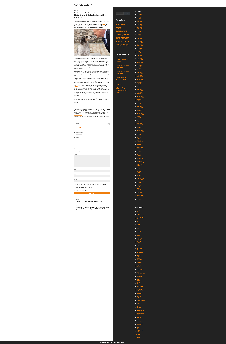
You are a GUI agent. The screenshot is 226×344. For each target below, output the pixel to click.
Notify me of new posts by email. (81, 190)
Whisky (138, 328)
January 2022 (139, 92)
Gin (137, 268)
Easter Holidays (140, 248)
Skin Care (139, 307)
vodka (138, 327)
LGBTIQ (138, 280)
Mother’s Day (140, 290)
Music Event (139, 293)
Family (138, 256)
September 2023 (140, 63)
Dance (138, 244)
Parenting (139, 296)
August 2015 (139, 198)
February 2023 (140, 73)
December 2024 (140, 42)
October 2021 (140, 96)
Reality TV (139, 303)
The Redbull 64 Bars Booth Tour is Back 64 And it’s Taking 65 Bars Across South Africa (122, 41)
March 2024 (139, 55)
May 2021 (139, 103)
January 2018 (139, 159)
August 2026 (139, 14)
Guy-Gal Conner (83, 4)
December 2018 (140, 144)
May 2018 (139, 154)
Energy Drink (139, 253)
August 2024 (139, 48)
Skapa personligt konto (121, 87)
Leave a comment (79, 134)
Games (138, 266)
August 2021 (139, 99)
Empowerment (140, 252)
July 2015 (139, 199)
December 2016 (140, 176)
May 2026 (139, 18)
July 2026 (139, 15)
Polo (138, 299)
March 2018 (139, 157)
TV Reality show (140, 323)
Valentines (139, 325)
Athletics (138, 214)
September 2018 (140, 148)
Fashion (138, 258)
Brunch (138, 225)
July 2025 (139, 32)
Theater (138, 320)
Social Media (139, 311)
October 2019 (140, 130)
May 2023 (139, 69)
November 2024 (140, 44)
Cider (138, 234)
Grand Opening (140, 269)
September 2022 (140, 80)
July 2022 (139, 83)
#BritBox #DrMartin (80, 135)
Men (137, 287)
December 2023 (140, 59)
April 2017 (139, 172)
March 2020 (139, 123)
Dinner (138, 245)
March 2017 (139, 174)
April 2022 (139, 87)
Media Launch (140, 286)
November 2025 (140, 27)
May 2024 (139, 52)
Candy (138, 228)
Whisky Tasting (140, 330)
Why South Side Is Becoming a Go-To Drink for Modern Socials (122, 65)
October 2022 (140, 79)
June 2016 (139, 185)
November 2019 (140, 128)
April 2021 (139, 104)
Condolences (139, 238)
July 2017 (139, 168)
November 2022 (140, 78)
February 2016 (140, 191)
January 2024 (139, 58)
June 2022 (139, 85)
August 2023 (139, 65)
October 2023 (140, 62)
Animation (139, 210)
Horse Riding (139, 276)
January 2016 (139, 192)
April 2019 (139, 138)
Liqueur (138, 283)
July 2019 (139, 134)
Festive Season (140, 261)
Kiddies (138, 279)
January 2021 (139, 109)
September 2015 (140, 196)
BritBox (104, 24)
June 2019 (139, 135)
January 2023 (139, 75)
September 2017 (140, 165)
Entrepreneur (139, 255)
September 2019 (140, 131)
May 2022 (139, 86)
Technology (139, 316)
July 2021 (139, 100)
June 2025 (139, 34)
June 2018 (139, 152)
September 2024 (140, 46)
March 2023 (139, 72)
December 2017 (140, 161)
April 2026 (139, 20)
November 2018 (140, 145)
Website (75, 179)
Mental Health (140, 289)
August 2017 (139, 167)
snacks (138, 309)
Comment (76, 154)
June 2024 (139, 51)
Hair (137, 270)
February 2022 (140, 90)
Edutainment (139, 251)
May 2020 (139, 120)
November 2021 (140, 95)
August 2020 (139, 116)
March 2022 (139, 89)
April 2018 (139, 155)
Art (137, 211)
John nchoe (118, 63)
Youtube (138, 337)
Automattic (123, 342)
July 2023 (139, 66)
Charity (138, 232)
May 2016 (139, 186)
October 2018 (140, 147)
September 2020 (140, 114)
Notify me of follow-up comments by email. (84, 187)
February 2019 (140, 141)
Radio (138, 301)
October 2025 (140, 28)
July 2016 (139, 183)
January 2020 (139, 126)
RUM (138, 306)
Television (76, 10)
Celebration (139, 231)
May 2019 (139, 137)
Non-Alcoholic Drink (141, 294)
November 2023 (140, 61)
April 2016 (139, 188)
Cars (138, 229)
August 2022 (139, 82)
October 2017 (140, 164)
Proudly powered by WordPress (106, 342)
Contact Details (140, 239)
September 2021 (140, 97)
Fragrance (139, 265)
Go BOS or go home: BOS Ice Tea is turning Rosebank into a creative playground (122, 46)
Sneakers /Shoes (140, 310)
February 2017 (140, 175)
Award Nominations (141, 215)
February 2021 (140, 107)
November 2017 (140, 162)
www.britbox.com (78, 115)
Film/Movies (139, 262)
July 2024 (139, 49)
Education (139, 249)
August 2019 (139, 133)
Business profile (140, 227)
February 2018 (140, 158)
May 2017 (139, 171)
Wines (138, 331)
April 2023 (139, 70)
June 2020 (139, 119)
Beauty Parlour (140, 220)
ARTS (138, 212)
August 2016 (139, 182)
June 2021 (139, 102)
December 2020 (140, 110)
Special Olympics (140, 313)
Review (138, 304)
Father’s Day (139, 259)
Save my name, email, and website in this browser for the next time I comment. (90, 184)
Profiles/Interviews (141, 300)
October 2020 (140, 113)
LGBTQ (138, 282)
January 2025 (139, 41)
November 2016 (140, 178)
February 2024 (140, 56)
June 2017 (139, 169)
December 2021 (140, 93)
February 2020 (140, 124)
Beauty (138, 218)
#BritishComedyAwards (88, 135)
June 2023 (139, 68)
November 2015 (140, 193)
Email (75, 174)
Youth (138, 335)
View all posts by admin (79, 127)
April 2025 (139, 37)
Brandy (138, 224)
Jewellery (139, 277)
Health (138, 272)
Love (138, 285)
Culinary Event (140, 241)
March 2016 (139, 189)
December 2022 (140, 76)
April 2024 (139, 54)
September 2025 (140, 30)
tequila (138, 318)
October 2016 (140, 179)
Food (138, 263)
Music (138, 292)
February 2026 (140, 22)
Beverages (139, 222)
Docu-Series (139, 246)
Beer (138, 221)
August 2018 (139, 150)
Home (138, 275)
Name (75, 169)
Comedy (138, 236)
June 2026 (139, 17)
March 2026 (139, 21)
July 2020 (139, 117)
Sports (138, 314)
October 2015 (140, 195)
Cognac (138, 235)
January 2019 (139, 143)
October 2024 (140, 45)
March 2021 (139, 106)
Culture (138, 242)
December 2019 (140, 127)
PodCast (138, 297)
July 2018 (139, 151)
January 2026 (139, 24)
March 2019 (139, 140)
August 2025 (139, 31)
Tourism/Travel (140, 321)
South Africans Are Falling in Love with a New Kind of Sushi (122, 59)
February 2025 (140, 39)
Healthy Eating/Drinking (142, 273)
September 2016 (140, 181)
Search (117, 10)
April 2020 (139, 121)
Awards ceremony (141, 217)
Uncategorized (140, 324)
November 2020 (140, 111)
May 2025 (139, 35)
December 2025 (140, 25)
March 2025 (139, 38)
